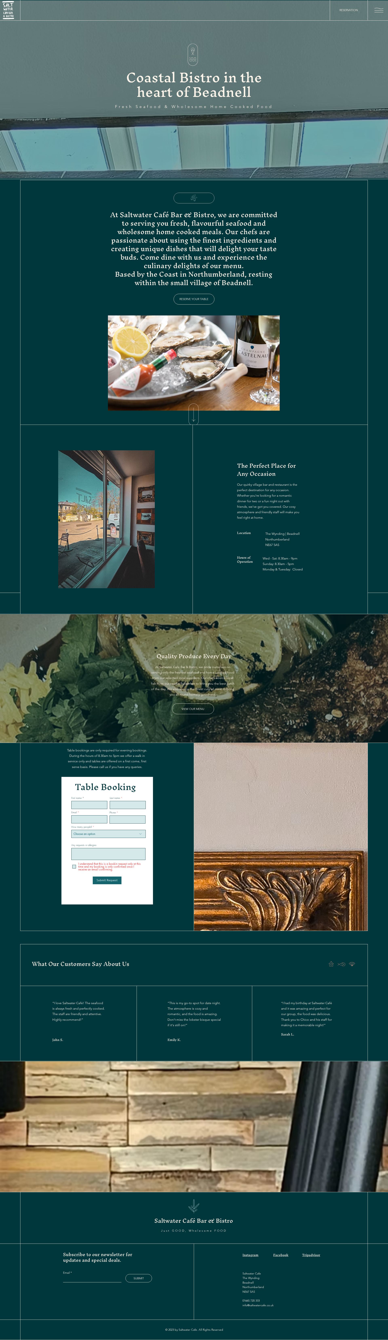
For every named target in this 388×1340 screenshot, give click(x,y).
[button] (379, 10)
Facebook (280, 1255)
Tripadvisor (311, 1255)
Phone (113, 812)
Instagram (250, 1255)
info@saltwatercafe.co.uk (258, 1305)
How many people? (81, 827)
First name (76, 798)
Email (74, 812)
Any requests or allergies (83, 845)
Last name (115, 798)
